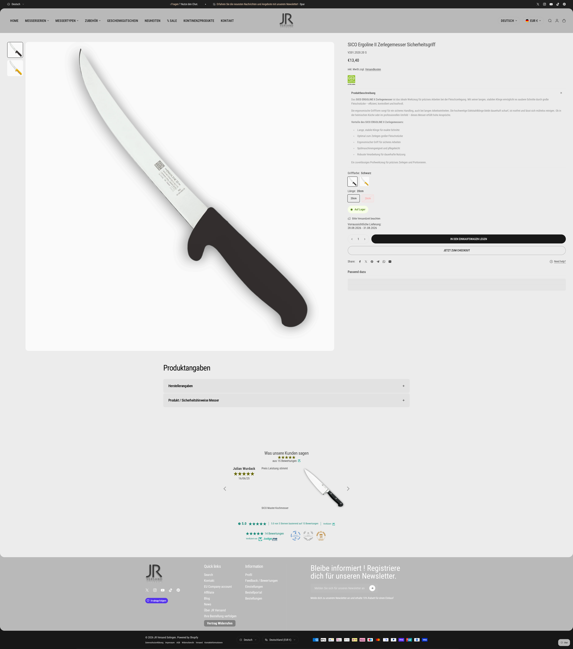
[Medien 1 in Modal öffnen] (179, 196)
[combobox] (15, 4)
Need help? (560, 261)
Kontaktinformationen (213, 642)
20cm (354, 198)
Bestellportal (253, 592)
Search (208, 575)
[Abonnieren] (372, 588)
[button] (226, 488)
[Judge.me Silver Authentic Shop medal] (308, 536)
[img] (286, 457)
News (207, 604)
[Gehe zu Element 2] (15, 68)
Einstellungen (254, 586)
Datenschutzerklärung (154, 642)
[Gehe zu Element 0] (15, 50)
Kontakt (209, 580)
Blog (207, 598)
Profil (248, 575)
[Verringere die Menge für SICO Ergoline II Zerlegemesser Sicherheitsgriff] (351, 239)
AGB (178, 642)
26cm (368, 198)
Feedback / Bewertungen (261, 580)
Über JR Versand (215, 610)
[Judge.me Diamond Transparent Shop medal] (295, 536)
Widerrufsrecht (188, 642)
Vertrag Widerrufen (219, 623)
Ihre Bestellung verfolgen (220, 616)
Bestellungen (253, 598)
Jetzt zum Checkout (457, 250)
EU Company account (218, 586)
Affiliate (209, 592)
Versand (199, 642)
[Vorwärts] (326, 203)
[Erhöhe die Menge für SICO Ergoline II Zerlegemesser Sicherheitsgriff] (365, 239)
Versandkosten (373, 69)
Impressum (170, 642)
